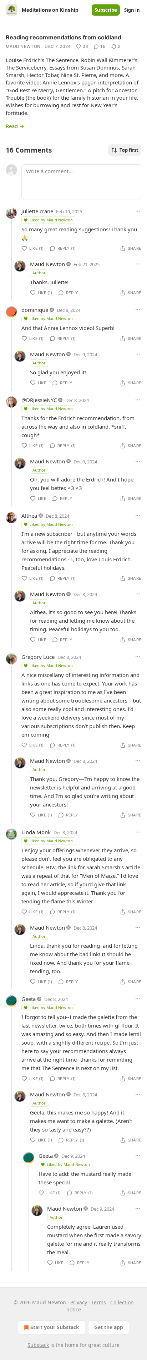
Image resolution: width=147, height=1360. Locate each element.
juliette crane (37, 211)
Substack (38, 1345)
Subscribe (106, 10)
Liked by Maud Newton (51, 219)
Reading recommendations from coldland (63, 37)
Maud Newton (23, 46)
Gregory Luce (38, 656)
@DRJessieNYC (39, 399)
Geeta (28, 998)
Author (39, 272)
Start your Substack (54, 1327)
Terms (98, 1302)
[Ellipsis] (137, 211)
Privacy (78, 1302)
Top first (129, 150)
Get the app (108, 1327)
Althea (29, 515)
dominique (34, 309)
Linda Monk (36, 832)
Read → (15, 126)
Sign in (132, 10)
